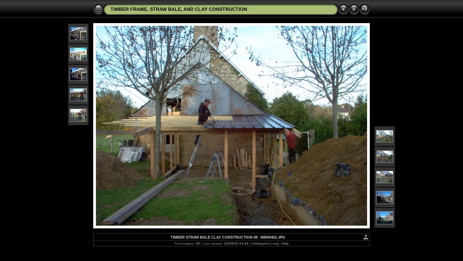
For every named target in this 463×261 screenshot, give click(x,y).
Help (285, 243)
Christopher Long (265, 243)
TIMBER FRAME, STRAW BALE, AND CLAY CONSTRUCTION (178, 9)
